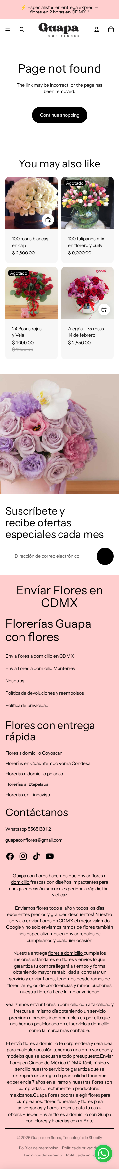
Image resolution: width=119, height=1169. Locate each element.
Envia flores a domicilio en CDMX (39, 656)
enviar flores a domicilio (54, 1004)
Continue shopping (59, 115)
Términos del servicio (42, 1155)
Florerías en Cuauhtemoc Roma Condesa (47, 763)
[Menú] (7, 29)
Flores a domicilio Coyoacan (33, 753)
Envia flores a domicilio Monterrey (40, 668)
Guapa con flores (46, 1137)
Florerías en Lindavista (28, 795)
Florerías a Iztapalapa (26, 784)
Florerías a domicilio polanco (34, 774)
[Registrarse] (105, 556)
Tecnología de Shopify (82, 1137)
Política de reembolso (38, 1147)
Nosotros (14, 681)
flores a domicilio (66, 953)
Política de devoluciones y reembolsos (44, 693)
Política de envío (81, 1155)
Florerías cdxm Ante (73, 1121)
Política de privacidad (26, 705)
